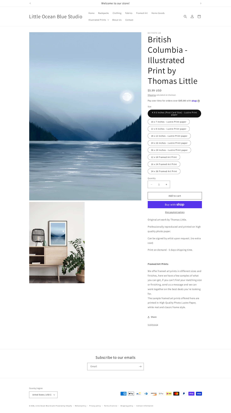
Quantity (152, 178)
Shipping (152, 95)
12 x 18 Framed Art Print (164, 157)
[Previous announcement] (30, 3)
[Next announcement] (200, 3)
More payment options (174, 212)
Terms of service (110, 406)
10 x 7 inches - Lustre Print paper (168, 121)
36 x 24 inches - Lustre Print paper (169, 150)
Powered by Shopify (64, 406)
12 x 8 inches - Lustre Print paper (168, 128)
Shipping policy (126, 406)
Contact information (144, 406)
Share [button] (154, 316)
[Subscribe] (140, 366)
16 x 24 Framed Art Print (164, 164)
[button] (98, 20)
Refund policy (80, 406)
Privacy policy (95, 406)
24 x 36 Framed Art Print (164, 171)
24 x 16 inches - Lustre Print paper (169, 143)
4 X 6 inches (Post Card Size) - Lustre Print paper (174, 113)
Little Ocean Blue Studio (45, 406)
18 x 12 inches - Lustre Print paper (169, 135)
